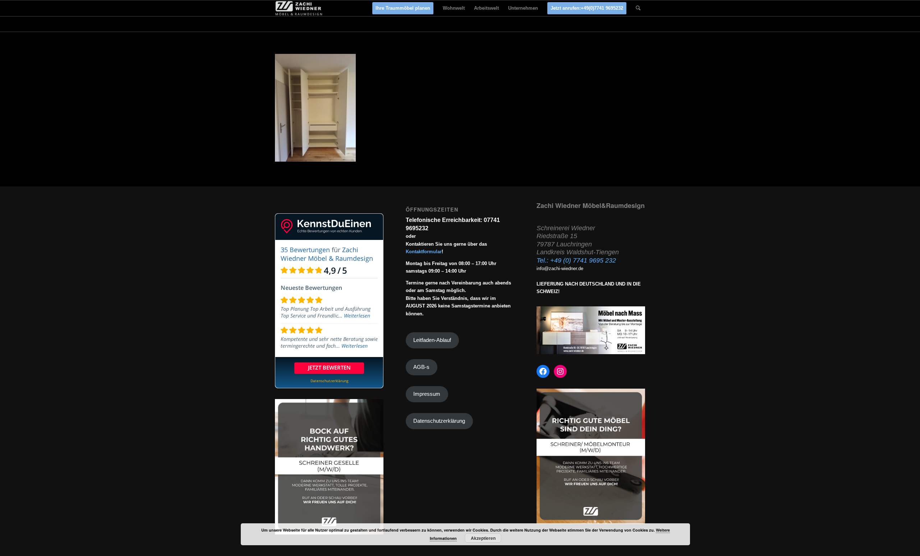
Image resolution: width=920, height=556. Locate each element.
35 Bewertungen (305, 249)
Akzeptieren (483, 538)
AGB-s (421, 367)
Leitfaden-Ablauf (432, 340)
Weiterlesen (357, 315)
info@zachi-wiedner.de (560, 268)
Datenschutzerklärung (439, 421)
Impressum (426, 394)
